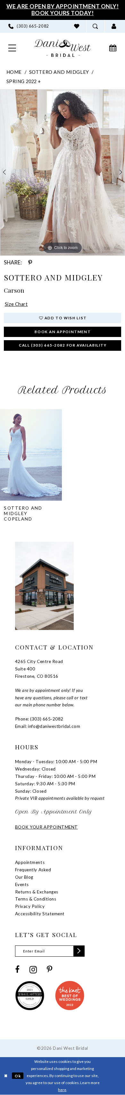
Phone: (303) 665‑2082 (39, 718)
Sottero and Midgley (59, 72)
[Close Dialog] (6, 1076)
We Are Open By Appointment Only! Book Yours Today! (62, 9)
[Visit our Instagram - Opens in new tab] (33, 969)
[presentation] (31, 455)
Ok (18, 1075)
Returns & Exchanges (36, 891)
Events (22, 884)
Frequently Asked (33, 869)
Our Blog (24, 877)
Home (14, 72)
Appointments (30, 862)
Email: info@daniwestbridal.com (47, 726)
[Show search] (95, 26)
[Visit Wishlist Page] (77, 26)
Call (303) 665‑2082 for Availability (63, 345)
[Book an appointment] (113, 48)
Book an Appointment (63, 332)
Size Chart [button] (16, 304)
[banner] (62, 48)
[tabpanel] (62, 173)
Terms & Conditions (35, 898)
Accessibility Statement (40, 913)
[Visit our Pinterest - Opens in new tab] (49, 969)
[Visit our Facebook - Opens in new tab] (17, 969)
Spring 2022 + (23, 81)
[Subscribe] (79, 950)
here (62, 1089)
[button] (113, 26)
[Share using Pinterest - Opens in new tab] (30, 262)
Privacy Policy (30, 906)
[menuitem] (29, 26)
